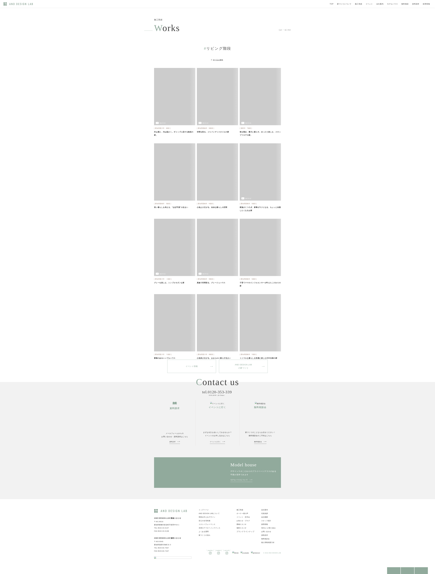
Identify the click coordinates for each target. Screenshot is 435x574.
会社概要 (264, 517)
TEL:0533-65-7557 (161, 548)
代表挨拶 (264, 513)
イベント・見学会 (243, 517)
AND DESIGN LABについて (209, 513)
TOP (332, 4)
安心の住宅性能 (204, 521)
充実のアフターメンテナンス (209, 528)
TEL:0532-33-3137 (161, 528)
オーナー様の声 (242, 513)
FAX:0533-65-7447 (161, 551)
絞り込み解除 (218, 60)
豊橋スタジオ (241, 524)
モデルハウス (392, 4)
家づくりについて (344, 4)
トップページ (204, 510)
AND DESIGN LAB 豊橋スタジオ (167, 518)
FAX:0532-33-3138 (161, 531)
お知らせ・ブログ (243, 521)
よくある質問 (204, 531)
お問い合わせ (266, 531)
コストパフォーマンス (207, 524)
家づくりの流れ (204, 535)
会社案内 (380, 4)
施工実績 (358, 4)
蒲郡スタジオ (241, 528)
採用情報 (426, 4)
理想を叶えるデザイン (207, 517)
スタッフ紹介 (266, 521)
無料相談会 (265, 539)
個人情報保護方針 (268, 542)
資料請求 (415, 4)
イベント (369, 4)
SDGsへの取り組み (268, 528)
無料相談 (405, 4)
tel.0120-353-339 (217, 392)
